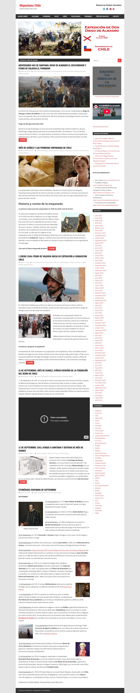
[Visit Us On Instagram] (113, 10)
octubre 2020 (99, 385)
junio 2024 (98, 278)
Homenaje (98, 471)
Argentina (98, 411)
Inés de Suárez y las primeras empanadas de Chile (45, 147)
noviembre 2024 (100, 265)
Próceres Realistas (102, 16)
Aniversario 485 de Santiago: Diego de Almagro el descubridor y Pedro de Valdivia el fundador (52, 67)
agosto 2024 (99, 273)
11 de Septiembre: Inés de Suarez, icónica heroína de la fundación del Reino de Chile (53, 372)
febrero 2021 (99, 375)
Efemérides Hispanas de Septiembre (37, 489)
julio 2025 (98, 245)
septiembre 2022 (100, 330)
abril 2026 (98, 223)
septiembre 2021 (100, 360)
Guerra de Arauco (68, 71)
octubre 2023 (99, 298)
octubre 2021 (99, 358)
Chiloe (97, 421)
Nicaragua (98, 493)
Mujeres (26, 153)
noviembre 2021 (100, 355)
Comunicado (99, 431)
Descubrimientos (100, 443)
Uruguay (98, 508)
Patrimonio (46, 16)
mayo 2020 (99, 398)
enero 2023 (99, 320)
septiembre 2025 (100, 240)
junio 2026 (98, 218)
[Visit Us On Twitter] (104, 10)
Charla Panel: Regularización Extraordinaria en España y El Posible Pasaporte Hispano (105, 158)
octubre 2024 (99, 268)
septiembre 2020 (100, 388)
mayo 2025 (99, 250)
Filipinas (97, 451)
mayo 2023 (99, 310)
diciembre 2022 (100, 323)
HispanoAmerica (100, 463)
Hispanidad (68, 150)
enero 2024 (99, 290)
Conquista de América (44, 71)
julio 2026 (98, 216)
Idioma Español (100, 473)
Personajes (88, 16)
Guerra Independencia (102, 456)
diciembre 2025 (100, 233)
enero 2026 (99, 230)
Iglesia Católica (100, 475)
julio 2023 (98, 305)
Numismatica (99, 495)
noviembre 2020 (100, 383)
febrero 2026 (99, 228)
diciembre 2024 (100, 263)
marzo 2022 (99, 345)
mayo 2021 (99, 368)
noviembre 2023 (100, 295)
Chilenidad (35, 16)
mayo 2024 (99, 280)
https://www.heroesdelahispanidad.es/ (106, 200)
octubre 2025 (99, 238)
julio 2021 (98, 363)
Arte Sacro (98, 413)
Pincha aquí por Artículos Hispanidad (107, 96)
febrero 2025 (99, 258)
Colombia (98, 426)
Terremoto (98, 505)
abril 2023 (98, 313)
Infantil (97, 478)
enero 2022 (99, 350)
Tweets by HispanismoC (100, 127)
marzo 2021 (99, 373)
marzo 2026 (99, 225)
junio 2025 (98, 248)
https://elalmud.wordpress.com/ (103, 193)
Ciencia (97, 423)
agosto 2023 (99, 303)
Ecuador (97, 446)
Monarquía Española (102, 485)
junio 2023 (98, 308)
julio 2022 (98, 335)
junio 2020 (98, 395)
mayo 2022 (99, 340)
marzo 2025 (99, 255)
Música (97, 491)
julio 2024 (98, 275)
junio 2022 (98, 338)
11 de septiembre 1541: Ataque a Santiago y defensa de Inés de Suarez (51, 449)
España (61, 150)
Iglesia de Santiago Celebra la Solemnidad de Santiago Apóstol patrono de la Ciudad (106, 140)
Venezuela (98, 510)
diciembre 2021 (100, 353)
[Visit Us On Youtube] (110, 10)
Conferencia (99, 433)
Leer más (22, 140)
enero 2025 (99, 260)
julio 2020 (98, 393)
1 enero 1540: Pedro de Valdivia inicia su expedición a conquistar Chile (53, 258)
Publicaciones (75, 16)
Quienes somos (22, 16)
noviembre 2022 (100, 325)
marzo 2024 (99, 285)
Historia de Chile (80, 71)
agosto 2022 (99, 333)
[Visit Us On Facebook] (107, 10)
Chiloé (56, 16)
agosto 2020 (99, 390)
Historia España (24, 73)
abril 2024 (98, 283)
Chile (35, 71)
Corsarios (98, 441)
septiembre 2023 (100, 300)
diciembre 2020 (100, 380)
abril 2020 (98, 400)
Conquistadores (57, 71)
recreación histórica (49, 634)
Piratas (59, 492)
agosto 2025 (99, 243)
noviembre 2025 (100, 235)
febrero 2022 (99, 348)
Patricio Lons (99, 498)
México (97, 483)
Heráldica (98, 458)
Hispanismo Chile (30, 5)
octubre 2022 (99, 328)
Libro (96, 481)
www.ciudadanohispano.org (102, 185)
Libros (65, 16)
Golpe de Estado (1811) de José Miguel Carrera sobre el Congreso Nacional (58, 550)
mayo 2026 (99, 220)
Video (71, 376)
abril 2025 (98, 253)
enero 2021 (99, 378)
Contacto (116, 16)
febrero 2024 (99, 288)
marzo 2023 (99, 315)
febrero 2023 (99, 318)
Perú (31, 265)
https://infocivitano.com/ (112, 180)
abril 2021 (98, 370)
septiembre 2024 (100, 270)
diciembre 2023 (100, 293)
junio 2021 (98, 365)
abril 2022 (98, 343)
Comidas (98, 428)
